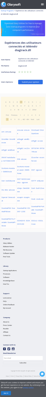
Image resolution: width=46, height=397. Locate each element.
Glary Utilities (7, 243)
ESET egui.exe (36, 170)
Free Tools (6, 257)
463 (24, 119)
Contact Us (6, 335)
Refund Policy (28, 376)
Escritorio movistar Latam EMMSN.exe (23, 169)
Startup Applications (10, 270)
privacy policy (28, 387)
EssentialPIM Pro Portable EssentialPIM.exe (8, 222)
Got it (6, 393)
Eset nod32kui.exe (8, 181)
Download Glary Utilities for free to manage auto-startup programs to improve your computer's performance (24, 28)
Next (32, 119)
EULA (12, 376)
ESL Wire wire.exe (8, 190)
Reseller (6, 329)
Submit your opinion (30, 82)
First (7, 115)
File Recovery (7, 250)
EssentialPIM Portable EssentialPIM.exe (37, 209)
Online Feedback (9, 305)
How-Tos (6, 284)
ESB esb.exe (21, 159)
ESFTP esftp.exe (37, 181)
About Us (6, 322)
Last (38, 119)
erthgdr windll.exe (8, 150)
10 (19, 119)
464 (27, 119)
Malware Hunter (8, 246)
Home (7, 376)
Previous (14, 115)
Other (34, 110)
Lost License (7, 298)
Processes (6, 274)
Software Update (9, 253)
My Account (7, 308)
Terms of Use (37, 376)
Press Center (7, 325)
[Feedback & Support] (42, 374)
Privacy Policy (19, 376)
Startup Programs (7, 11)
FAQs (5, 301)
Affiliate (5, 332)
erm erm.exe (6, 132)
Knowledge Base (9, 281)
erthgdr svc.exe (37, 141)
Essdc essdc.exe (37, 199)
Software (6, 277)
